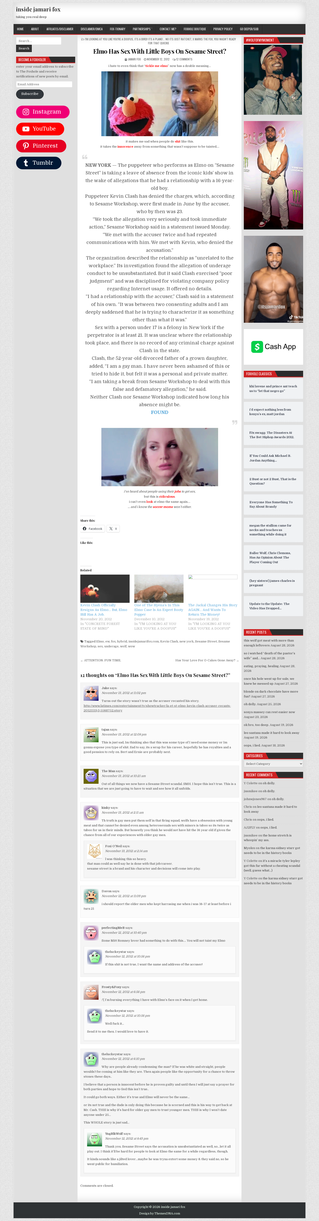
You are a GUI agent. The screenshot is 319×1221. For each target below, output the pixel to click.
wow (131, 646)
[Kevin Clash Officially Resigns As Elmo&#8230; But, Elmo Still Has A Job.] (105, 589)
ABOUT (35, 29)
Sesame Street (206, 641)
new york (186, 641)
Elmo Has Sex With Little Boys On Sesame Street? (159, 51)
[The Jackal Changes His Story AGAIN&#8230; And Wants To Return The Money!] (212, 589)
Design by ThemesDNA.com (159, 1213)
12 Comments (184, 59)
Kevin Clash (169, 641)
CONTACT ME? (168, 29)
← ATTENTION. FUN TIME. (100, 660)
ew (107, 641)
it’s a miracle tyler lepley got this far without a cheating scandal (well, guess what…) (272, 865)
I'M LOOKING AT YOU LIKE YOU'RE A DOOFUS (109, 39)
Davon (107, 891)
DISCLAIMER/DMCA (92, 29)
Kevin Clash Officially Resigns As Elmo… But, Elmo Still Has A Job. (103, 609)
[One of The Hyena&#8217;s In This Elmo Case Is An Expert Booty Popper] (159, 589)
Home (20, 29)
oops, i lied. (252, 745)
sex (100, 646)
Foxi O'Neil (113, 846)
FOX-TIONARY (117, 29)
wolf (123, 646)
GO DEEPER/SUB (249, 29)
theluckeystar (115, 952)
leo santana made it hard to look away (271, 733)
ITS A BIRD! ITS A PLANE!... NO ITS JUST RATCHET (163, 39)
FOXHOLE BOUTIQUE (195, 29)
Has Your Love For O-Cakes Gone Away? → (207, 660)
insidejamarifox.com (143, 641)
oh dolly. (250, 704)
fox (113, 641)
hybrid (122, 641)
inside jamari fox (38, 9)
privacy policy (223, 29)
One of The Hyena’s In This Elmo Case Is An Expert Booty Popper (158, 609)
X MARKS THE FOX (203, 39)
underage (111, 646)
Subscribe (29, 94)
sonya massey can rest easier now (269, 712)
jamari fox (134, 59)
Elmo (100, 641)
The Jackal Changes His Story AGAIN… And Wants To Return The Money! (212, 609)
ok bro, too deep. (256, 725)
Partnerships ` (142, 29)
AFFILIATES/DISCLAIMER (59, 29)
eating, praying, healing (261, 666)
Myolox (249, 848)
